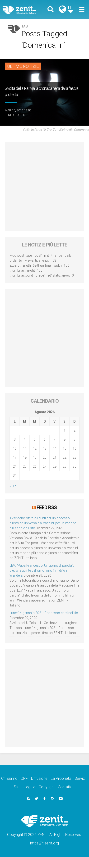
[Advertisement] (44, 186)
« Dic (12, 486)
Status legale (24, 787)
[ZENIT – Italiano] (25, 9)
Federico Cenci (16, 115)
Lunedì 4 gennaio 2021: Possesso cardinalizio (43, 613)
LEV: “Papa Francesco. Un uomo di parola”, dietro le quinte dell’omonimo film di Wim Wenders (41, 570)
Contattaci (66, 787)
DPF (24, 778)
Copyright (47, 787)
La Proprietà (61, 778)
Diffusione (39, 778)
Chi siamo (9, 778)
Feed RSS (47, 507)
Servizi (80, 778)
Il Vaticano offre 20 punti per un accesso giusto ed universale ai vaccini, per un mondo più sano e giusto (42, 523)
